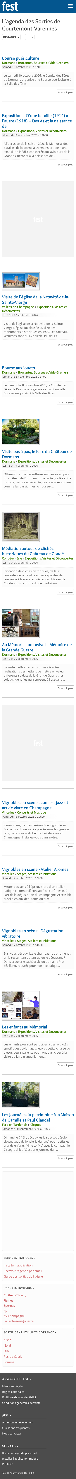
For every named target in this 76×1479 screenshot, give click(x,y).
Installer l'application (18, 1265)
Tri (29, 37)
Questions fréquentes (16, 1428)
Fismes (8, 1300)
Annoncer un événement (17, 1422)
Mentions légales (12, 1386)
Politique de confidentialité (19, 1397)
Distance (11, 37)
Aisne (7, 1340)
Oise (7, 1351)
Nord (7, 1345)
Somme (9, 1362)
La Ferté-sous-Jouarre (19, 1321)
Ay (5, 1311)
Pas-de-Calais (13, 1357)
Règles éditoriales (13, 1392)
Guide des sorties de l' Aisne (23, 1276)
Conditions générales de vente (21, 1403)
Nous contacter (11, 1433)
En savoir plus (65, 92)
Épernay (9, 1306)
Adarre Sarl (16, 1473)
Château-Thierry (15, 1295)
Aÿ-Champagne (14, 1316)
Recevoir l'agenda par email (23, 1271)
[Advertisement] (38, 219)
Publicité (7, 1464)
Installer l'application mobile (20, 1458)
